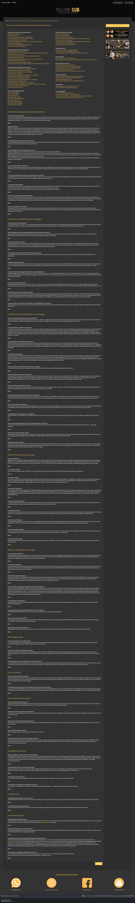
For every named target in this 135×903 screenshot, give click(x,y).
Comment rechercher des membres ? (65, 69)
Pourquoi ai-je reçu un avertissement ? (17, 81)
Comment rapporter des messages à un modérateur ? (21, 82)
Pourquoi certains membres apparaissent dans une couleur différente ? (73, 41)
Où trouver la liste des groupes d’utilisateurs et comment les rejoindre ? (73, 38)
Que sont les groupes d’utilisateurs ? (64, 37)
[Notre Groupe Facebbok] (51, 883)
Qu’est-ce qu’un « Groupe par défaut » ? (65, 43)
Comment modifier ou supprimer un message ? (19, 70)
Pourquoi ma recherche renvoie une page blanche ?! (68, 68)
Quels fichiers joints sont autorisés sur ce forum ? (68, 86)
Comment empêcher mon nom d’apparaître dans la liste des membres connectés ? (28, 53)
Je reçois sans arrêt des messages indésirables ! (67, 51)
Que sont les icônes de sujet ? (15, 104)
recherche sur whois (13, 841)
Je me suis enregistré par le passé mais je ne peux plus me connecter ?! (25, 41)
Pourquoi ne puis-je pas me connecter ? (17, 40)
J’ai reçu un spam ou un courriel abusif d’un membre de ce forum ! (72, 53)
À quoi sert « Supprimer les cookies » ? (17, 46)
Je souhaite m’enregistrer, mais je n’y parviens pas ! (20, 37)
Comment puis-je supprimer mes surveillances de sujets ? (70, 80)
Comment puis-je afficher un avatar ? (17, 60)
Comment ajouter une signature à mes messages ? (20, 72)
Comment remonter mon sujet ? (16, 87)
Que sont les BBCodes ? (13, 92)
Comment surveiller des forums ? (64, 79)
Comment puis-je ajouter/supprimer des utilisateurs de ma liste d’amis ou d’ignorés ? (76, 59)
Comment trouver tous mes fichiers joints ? (66, 87)
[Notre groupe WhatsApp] (16, 883)
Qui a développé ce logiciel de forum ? (65, 92)
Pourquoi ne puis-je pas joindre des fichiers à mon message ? (23, 79)
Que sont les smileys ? (13, 95)
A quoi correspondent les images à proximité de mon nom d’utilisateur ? (25, 59)
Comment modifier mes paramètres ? (17, 51)
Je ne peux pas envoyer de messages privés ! (67, 50)
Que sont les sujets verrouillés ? (15, 103)
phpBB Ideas (81, 830)
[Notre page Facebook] (87, 883)
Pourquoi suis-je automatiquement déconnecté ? (20, 44)
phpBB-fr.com (10, 901)
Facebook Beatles (87, 890)
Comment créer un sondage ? (15, 73)
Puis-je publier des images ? (14, 97)
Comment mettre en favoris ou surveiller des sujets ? (69, 77)
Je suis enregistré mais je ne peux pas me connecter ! (21, 38)
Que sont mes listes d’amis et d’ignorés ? (66, 58)
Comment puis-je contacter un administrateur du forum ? (70, 97)
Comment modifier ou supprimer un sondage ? (19, 76)
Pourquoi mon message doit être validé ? (18, 85)
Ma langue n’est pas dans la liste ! (16, 57)
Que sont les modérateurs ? (62, 35)
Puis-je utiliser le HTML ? (14, 94)
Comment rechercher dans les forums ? (65, 65)
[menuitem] (14, 2)
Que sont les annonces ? (14, 100)
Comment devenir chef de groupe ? (64, 40)
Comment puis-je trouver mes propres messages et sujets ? (70, 71)
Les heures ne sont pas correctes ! (16, 54)
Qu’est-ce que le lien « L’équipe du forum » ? (66, 44)
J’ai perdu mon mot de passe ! (15, 43)
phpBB (93, 265)
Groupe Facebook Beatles (51, 890)
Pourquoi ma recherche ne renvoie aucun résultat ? (68, 66)
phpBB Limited (46, 820)
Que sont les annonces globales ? (16, 98)
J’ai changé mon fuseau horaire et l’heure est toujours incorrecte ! (24, 56)
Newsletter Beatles (119, 890)
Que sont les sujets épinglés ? (15, 101)
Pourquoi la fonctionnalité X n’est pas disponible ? (68, 94)
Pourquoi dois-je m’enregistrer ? (15, 34)
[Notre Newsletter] (119, 883)
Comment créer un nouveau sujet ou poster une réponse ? (22, 68)
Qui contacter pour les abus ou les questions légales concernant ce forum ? (74, 96)
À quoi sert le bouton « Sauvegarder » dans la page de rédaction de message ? (27, 84)
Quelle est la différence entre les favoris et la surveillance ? (70, 76)
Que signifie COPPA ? (13, 35)
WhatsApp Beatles (16, 890)
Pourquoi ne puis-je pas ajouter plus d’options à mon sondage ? (23, 75)
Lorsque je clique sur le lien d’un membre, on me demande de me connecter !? (29, 63)
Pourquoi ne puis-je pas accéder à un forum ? (19, 78)
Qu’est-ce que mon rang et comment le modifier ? (20, 62)
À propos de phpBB (44, 822)
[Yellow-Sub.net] (67, 10)
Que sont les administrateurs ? (63, 34)
